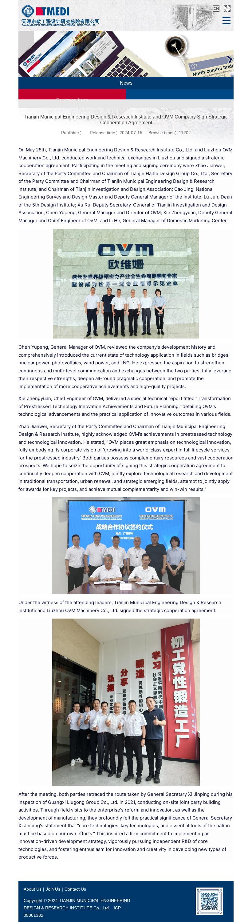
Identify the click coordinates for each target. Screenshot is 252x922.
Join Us (53, 889)
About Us (32, 889)
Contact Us (75, 889)
